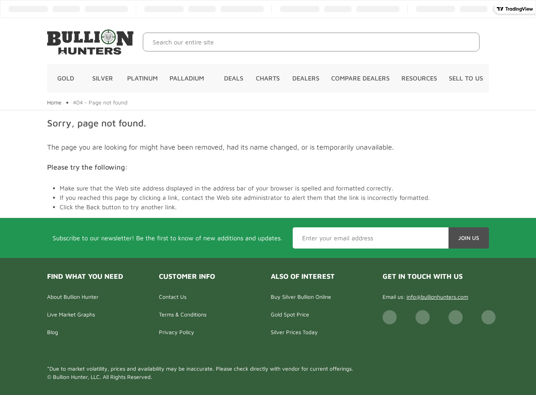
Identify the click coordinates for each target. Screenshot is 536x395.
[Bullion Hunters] (90, 42)
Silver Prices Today (294, 332)
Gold (65, 78)
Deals (233, 78)
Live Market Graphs (71, 314)
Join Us (468, 237)
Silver (102, 78)
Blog (52, 332)
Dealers (305, 78)
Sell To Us (466, 78)
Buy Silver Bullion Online (301, 296)
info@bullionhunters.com (437, 296)
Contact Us (172, 296)
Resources (419, 78)
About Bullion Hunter (72, 296)
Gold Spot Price (290, 314)
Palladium (187, 78)
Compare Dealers (360, 78)
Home (54, 102)
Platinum (142, 78)
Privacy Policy (176, 332)
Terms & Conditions (182, 314)
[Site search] (467, 42)
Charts (268, 78)
